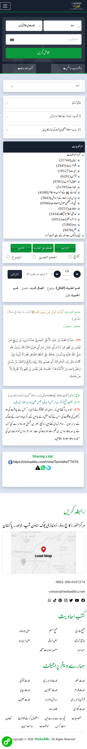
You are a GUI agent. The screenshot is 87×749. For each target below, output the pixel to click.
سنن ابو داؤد (24, 631)
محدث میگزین (51, 690)
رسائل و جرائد (51, 700)
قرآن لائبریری (78, 700)
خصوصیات (76, 719)
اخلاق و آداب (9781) (64, 182)
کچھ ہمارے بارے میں (55, 719)
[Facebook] (83, 601)
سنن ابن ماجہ (24, 641)
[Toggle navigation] (5, 6)
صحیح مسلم (53, 631)
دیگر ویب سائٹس (73, 69)
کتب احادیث (26, 69)
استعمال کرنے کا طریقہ (28, 719)
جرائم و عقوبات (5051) (64, 220)
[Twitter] (71, 601)
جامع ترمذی (80, 641)
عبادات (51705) (66, 187)
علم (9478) (69, 230)
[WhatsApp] (49, 601)
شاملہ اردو (53, 709)
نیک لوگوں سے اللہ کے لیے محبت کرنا (63, 236)
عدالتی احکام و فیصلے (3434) (62, 214)
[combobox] (44, 103)
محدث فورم (80, 690)
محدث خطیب (24, 700)
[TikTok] (54, 601)
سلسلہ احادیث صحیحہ (48, 650)
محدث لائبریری (50, 681)
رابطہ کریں (60, 726)
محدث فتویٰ (25, 681)
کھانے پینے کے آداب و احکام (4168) (57, 193)
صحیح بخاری (80, 631)
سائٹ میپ (27, 726)
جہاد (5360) (69, 225)
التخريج (21, 248)
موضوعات (44, 726)
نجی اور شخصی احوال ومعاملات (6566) (58, 203)
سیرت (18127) (67, 171)
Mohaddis (42, 739)
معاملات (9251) (67, 209)
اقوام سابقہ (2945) (66, 166)
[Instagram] (65, 601)
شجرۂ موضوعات (74, 155)
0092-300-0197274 (70, 582)
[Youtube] (77, 601)
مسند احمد (81, 650)
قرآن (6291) (68, 177)
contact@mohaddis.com (67, 592)
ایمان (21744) (67, 160)
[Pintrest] (60, 601)
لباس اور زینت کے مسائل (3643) (58, 198)
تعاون (8, 719)
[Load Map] (43, 553)
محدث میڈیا (25, 690)
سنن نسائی (52, 641)
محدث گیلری (79, 709)
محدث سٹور (80, 681)
